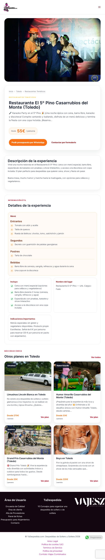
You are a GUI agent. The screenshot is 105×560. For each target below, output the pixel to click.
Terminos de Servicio (52, 548)
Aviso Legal (52, 541)
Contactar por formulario (63, 142)
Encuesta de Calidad (15, 506)
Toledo (19, 91)
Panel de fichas (15, 516)
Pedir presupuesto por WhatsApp (28, 142)
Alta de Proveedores (15, 513)
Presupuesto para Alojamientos (15, 519)
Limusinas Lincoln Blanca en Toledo (26, 394)
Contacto (15, 523)
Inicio (11, 91)
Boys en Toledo (64, 458)
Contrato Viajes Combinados (52, 554)
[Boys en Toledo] (77, 439)
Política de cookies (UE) (52, 544)
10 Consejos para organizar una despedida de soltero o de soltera (52, 509)
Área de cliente (15, 509)
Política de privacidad (52, 551)
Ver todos (96, 357)
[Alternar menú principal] (99, 7)
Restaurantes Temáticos (35, 91)
